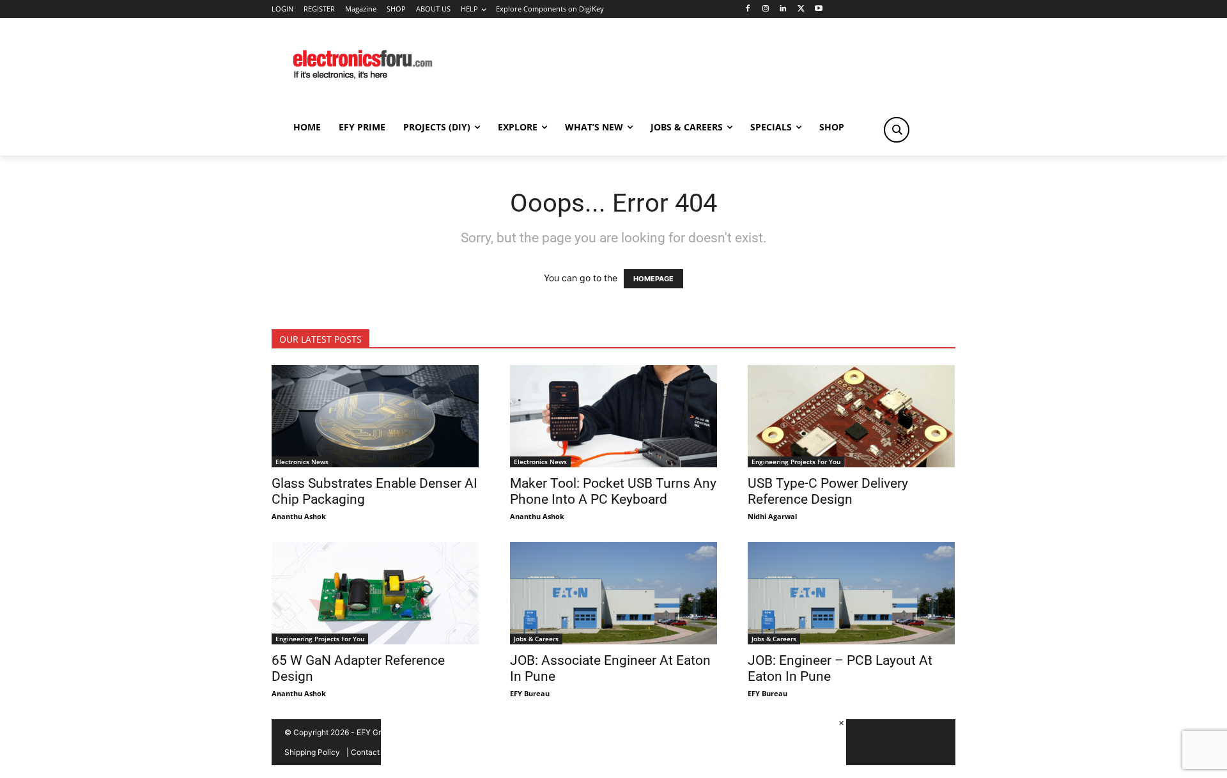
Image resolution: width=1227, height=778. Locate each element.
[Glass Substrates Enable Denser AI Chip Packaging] (375, 416)
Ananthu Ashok (299, 516)
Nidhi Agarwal (772, 516)
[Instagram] (765, 9)
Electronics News (301, 461)
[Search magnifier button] (896, 129)
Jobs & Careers (536, 638)
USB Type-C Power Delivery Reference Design (828, 491)
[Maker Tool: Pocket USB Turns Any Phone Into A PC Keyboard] (614, 416)
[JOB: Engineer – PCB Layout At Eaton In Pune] (851, 593)
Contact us (370, 752)
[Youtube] (819, 9)
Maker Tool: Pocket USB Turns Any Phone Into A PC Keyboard (613, 491)
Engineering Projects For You (796, 461)
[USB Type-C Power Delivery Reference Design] (851, 416)
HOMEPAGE (653, 278)
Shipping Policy (312, 752)
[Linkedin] (783, 9)
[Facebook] (747, 9)
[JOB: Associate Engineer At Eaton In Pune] (614, 593)
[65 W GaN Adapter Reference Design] (375, 593)
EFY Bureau (530, 693)
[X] (801, 9)
